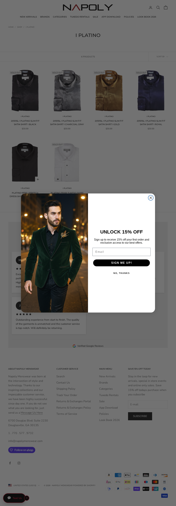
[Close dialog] (150, 197)
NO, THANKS (121, 273)
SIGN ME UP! (121, 262)
